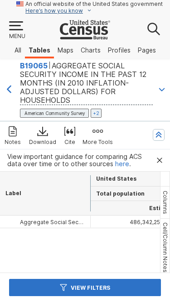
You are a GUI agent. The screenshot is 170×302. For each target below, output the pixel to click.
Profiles (119, 50)
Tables (39, 50)
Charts (91, 50)
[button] (16, 30)
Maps (65, 50)
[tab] (165, 202)
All (18, 50)
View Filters (90, 287)
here (122, 164)
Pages (147, 50)
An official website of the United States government (94, 3)
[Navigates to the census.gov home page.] (85, 35)
